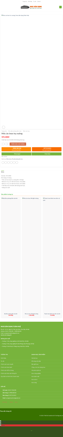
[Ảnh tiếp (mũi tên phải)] (6, 434)
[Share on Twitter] (8, 162)
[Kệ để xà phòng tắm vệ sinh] (11, 254)
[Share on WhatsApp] (3, 162)
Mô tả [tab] (2, 172)
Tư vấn (34, 1)
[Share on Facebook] (5, 162)
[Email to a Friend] (11, 162)
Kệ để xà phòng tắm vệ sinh (10, 313)
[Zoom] (3, 127)
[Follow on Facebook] (13, 411)
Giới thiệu (30, 1)
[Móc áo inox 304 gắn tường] (31, 254)
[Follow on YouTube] (21, 411)
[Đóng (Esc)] (1, 427)
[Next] (62, 258)
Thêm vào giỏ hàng (18, 144)
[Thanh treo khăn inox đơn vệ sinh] (52, 254)
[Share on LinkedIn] (17, 162)
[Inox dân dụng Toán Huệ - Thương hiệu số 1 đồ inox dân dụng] (32, 7)
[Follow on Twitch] (23, 411)
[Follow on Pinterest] (16, 411)
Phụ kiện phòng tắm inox (14, 131)
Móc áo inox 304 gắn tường (31, 313)
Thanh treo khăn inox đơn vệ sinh (52, 313)
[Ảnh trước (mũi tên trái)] (1, 434)
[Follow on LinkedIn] (18, 411)
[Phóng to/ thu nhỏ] (6, 427)
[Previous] (1, 258)
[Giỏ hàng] (60, 7)
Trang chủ (25, 1)
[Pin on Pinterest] (14, 162)
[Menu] (2, 7)
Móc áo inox (26, 131)
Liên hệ (38, 1)
